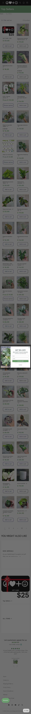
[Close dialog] (29, 347)
